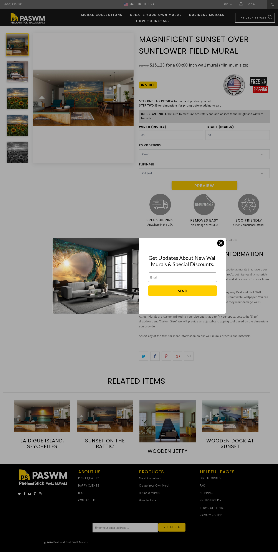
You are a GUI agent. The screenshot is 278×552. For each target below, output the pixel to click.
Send (182, 291)
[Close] (220, 243)
